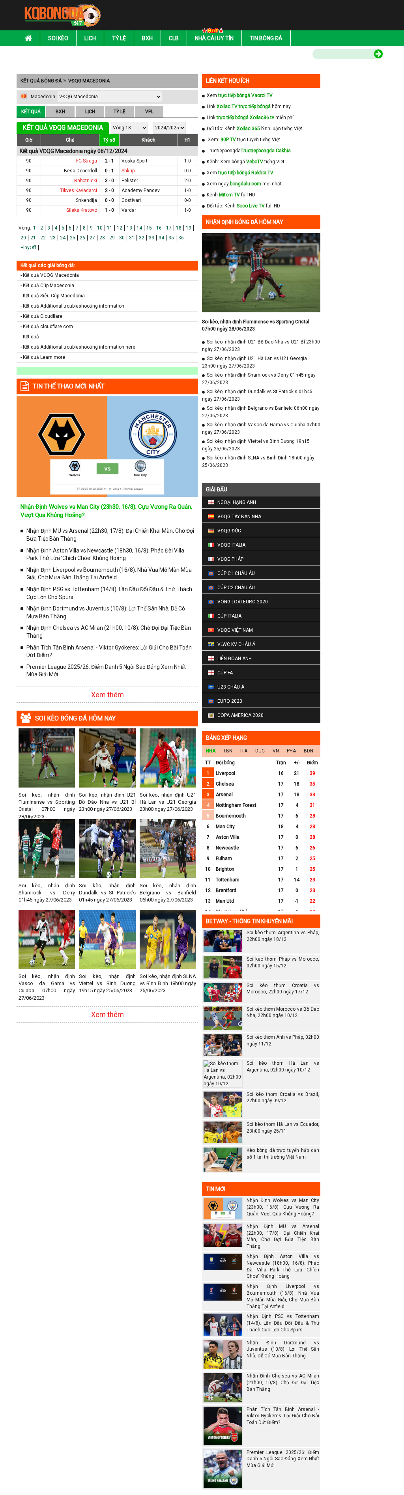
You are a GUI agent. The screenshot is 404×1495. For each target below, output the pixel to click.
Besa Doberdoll (80, 171)
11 (109, 228)
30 (122, 238)
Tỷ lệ (119, 38)
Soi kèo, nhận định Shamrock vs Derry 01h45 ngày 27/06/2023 (47, 893)
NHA (210, 751)
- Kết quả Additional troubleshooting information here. (79, 347)
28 (102, 238)
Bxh (147, 38)
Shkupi (129, 171)
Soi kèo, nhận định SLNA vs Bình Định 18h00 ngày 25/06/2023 (168, 983)
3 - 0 (109, 180)
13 (129, 228)
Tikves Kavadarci (78, 190)
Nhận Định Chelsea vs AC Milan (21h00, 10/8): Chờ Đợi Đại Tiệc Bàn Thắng (108, 632)
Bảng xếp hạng (226, 738)
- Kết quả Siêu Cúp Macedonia (53, 296)
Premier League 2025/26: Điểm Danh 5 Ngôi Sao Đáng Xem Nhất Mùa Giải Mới (106, 671)
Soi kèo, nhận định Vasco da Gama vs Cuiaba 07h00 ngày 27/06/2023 (47, 987)
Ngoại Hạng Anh (236, 502)
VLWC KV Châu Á (236, 644)
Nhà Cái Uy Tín (214, 38)
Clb (174, 38)
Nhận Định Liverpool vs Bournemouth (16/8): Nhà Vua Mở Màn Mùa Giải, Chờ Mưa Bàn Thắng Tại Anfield (109, 574)
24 (62, 238)
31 (132, 238)
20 (23, 238)
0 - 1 (109, 171)
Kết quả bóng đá (41, 81)
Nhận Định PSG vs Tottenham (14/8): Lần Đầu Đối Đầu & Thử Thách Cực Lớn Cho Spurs (109, 593)
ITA (243, 751)
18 (178, 228)
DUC (260, 751)
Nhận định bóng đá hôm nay (244, 222)
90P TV (228, 139)
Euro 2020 (229, 701)
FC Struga (86, 161)
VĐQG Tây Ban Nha (239, 516)
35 (171, 238)
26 (82, 238)
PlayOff (28, 247)
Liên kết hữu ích (227, 81)
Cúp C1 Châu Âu (236, 573)
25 (72, 238)
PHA (291, 751)
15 (149, 228)
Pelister (130, 180)
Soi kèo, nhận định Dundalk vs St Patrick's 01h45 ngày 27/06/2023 (107, 893)
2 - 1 (109, 161)
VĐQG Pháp (230, 559)
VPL (149, 111)
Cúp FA (225, 673)
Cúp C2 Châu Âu (236, 587)
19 (188, 228)
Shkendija (86, 200)
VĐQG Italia (231, 545)
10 (100, 228)
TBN (227, 751)
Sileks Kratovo (81, 210)
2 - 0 (109, 190)
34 (161, 238)
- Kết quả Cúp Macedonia (47, 285)
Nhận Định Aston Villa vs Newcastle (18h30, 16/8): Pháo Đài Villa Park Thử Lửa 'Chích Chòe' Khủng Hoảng (105, 554)
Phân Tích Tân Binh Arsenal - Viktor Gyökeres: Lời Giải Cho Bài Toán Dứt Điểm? (109, 651)
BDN (308, 751)
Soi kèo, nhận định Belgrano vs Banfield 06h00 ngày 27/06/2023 (168, 893)
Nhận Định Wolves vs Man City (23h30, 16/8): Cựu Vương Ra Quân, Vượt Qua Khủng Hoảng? (283, 1207)
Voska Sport (135, 161)
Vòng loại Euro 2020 (242, 602)
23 (53, 238)
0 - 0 (109, 200)
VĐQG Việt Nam (235, 630)
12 (119, 228)
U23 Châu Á (230, 687)
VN (276, 751)
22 (43, 238)
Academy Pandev (141, 190)
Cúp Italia (229, 616)
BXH (60, 111)
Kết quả (31, 111)
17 (169, 228)
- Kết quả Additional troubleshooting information (72, 306)
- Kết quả (30, 337)
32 (141, 238)
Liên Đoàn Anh (234, 658)
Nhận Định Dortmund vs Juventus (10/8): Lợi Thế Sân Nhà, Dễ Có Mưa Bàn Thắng (105, 612)
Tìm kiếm (296, 55)
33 (151, 238)
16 (159, 228)
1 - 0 (109, 210)
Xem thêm (107, 695)
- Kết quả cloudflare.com (47, 326)
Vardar (129, 210)
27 (92, 238)
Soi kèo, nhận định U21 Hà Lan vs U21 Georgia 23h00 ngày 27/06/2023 (168, 802)
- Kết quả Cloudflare (41, 316)
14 (139, 228)
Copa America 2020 (240, 715)
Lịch (90, 38)
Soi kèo (58, 38)
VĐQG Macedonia (89, 81)
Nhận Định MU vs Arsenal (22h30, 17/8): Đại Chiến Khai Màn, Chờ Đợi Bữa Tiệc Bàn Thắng (110, 535)
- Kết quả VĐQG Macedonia (50, 275)
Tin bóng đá (266, 38)
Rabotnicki (85, 180)
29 (112, 238)
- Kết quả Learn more (43, 357)
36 (181, 238)
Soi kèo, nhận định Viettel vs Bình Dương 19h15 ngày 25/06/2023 (107, 983)
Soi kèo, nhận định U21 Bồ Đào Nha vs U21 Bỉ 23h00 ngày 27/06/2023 (107, 802)
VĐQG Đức (229, 531)
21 (33, 238)
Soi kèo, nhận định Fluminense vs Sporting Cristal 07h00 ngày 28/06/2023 (47, 805)
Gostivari (131, 200)
